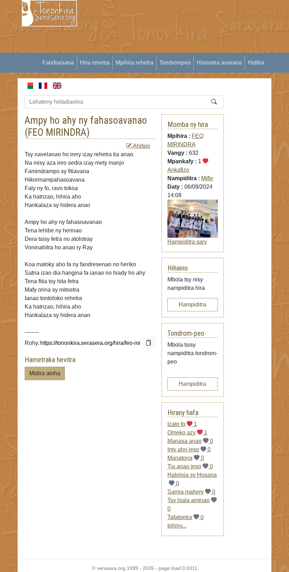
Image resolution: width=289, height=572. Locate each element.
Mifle (207, 178)
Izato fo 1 (182, 424)
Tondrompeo (175, 63)
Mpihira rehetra (134, 63)
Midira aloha (44, 373)
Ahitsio (141, 146)
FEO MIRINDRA (57, 132)
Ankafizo (178, 170)
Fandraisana (58, 63)
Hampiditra (192, 305)
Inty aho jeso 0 (189, 449)
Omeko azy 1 (187, 433)
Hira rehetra (95, 63)
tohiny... (176, 526)
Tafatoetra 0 (185, 517)
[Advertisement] (187, 49)
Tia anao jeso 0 (190, 466)
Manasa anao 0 (190, 441)
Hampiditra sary (187, 242)
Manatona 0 (185, 458)
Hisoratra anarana (219, 63)
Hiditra (256, 63)
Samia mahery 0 (191, 492)
